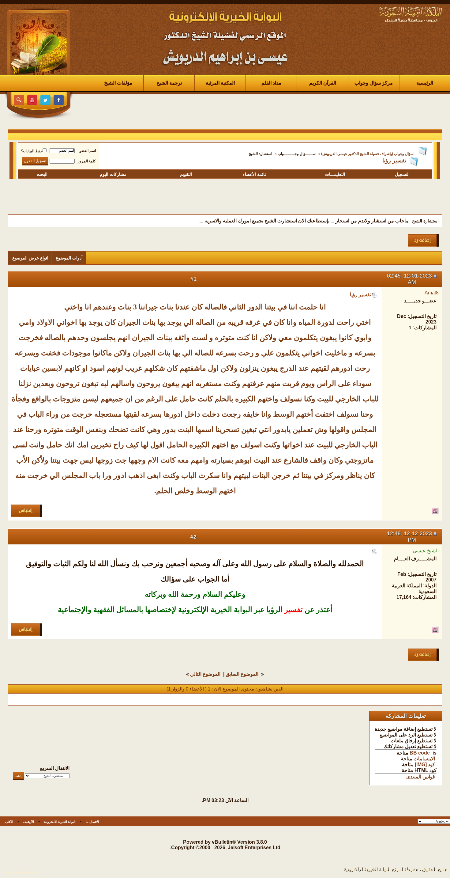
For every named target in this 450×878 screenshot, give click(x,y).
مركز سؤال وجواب (373, 82)
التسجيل (402, 174)
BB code (420, 752)
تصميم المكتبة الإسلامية (20, 871)
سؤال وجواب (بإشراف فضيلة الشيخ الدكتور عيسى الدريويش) (367, 154)
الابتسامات (424, 758)
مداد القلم (271, 82)
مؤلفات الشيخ (118, 82)
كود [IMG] (425, 764)
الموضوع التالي (205, 674)
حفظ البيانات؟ (32, 151)
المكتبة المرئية (220, 82)
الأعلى (9, 821)
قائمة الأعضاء (255, 174)
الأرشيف (28, 821)
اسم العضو (88, 151)
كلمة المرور (87, 161)
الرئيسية (424, 82)
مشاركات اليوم (113, 174)
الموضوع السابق (242, 674)
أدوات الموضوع (69, 257)
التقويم (186, 174)
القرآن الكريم (322, 82)
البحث (42, 174)
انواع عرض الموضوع (30, 257)
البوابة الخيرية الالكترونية (60, 821)
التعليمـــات (335, 174)
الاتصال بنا (92, 821)
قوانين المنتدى (420, 776)
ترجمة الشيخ (169, 82)
